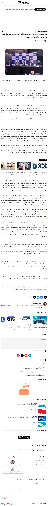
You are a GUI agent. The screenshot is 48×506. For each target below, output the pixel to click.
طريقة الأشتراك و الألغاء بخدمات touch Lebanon (27, 404)
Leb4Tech (34, 503)
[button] (41, 297)
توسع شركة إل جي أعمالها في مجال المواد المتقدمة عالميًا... (32, 372)
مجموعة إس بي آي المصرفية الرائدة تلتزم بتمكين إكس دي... (40, 173)
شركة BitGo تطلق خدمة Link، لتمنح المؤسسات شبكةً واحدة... (9, 328)
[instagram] (18, 355)
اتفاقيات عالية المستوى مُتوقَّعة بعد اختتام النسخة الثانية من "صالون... (24, 174)
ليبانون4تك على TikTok (40, 462)
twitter (36, 307)
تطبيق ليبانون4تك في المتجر (39, 464)
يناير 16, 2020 (34, 422)
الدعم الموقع (42, 466)
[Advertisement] (24, 22)
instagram (40, 307)
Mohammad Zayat (36, 303)
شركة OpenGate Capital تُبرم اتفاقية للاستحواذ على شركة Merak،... (24, 328)
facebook (3, 305)
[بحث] (2, 3)
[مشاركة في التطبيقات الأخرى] (31, 297)
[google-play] (2, 504)
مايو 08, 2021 (34, 416)
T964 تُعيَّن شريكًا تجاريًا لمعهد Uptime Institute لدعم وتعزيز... (40, 327)
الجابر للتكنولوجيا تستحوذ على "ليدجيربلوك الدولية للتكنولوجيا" (8, 173)
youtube (7, 305)
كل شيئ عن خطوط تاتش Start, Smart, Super (28, 424)
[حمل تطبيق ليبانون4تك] (24, 439)
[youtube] (25, 355)
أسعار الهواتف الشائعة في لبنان (39, 460)
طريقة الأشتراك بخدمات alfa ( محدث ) (29, 411)
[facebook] (29, 355)
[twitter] (22, 355)
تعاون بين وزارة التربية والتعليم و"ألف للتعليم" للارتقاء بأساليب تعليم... (19, 9)
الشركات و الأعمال (42, 31)
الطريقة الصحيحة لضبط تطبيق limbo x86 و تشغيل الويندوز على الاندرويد (22, 417)
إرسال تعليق (42, 339)
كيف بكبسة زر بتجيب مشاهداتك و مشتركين (35, 375)
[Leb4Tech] (24, 3)
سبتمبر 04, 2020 (34, 403)
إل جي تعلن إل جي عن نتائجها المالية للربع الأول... (34, 365)
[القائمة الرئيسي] (46, 3)
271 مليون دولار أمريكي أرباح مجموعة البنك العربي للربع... (33, 368)
